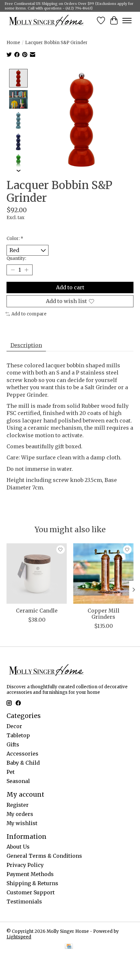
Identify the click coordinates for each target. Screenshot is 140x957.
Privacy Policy (25, 865)
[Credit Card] (69, 947)
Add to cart (70, 287)
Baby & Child (23, 762)
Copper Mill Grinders (103, 613)
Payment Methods (30, 874)
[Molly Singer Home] (46, 20)
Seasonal (18, 781)
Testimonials (24, 901)
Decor (14, 726)
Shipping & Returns (32, 883)
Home (13, 42)
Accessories (22, 753)
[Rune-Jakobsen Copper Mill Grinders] (103, 573)
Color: (15, 238)
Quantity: (16, 258)
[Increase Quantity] (26, 270)
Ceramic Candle (37, 610)
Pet (11, 772)
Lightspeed (19, 937)
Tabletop (18, 735)
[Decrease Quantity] (12, 270)
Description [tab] (26, 345)
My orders (20, 814)
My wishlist (22, 823)
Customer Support (31, 892)
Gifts (13, 744)
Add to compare (29, 314)
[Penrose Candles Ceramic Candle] (37, 573)
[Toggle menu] (126, 20)
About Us (18, 846)
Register (18, 805)
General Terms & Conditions (44, 856)
